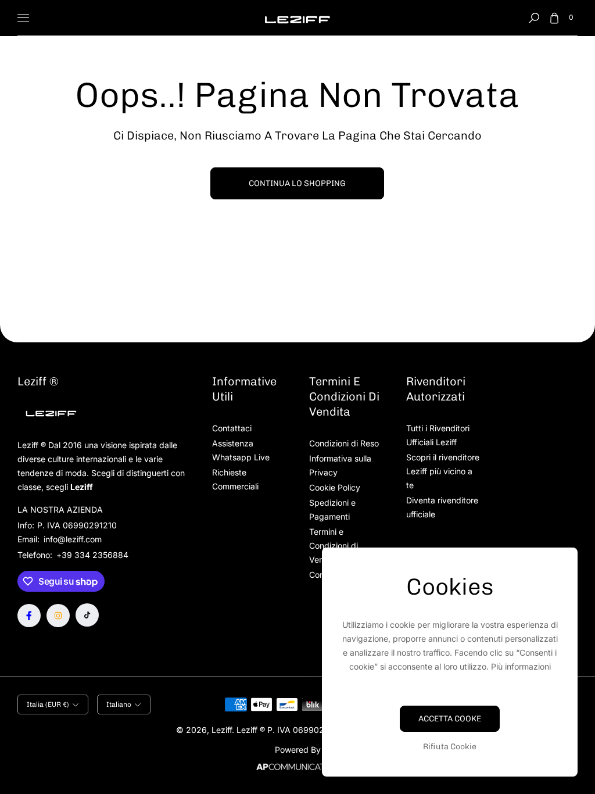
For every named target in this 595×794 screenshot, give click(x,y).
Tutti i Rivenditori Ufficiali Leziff (437, 435)
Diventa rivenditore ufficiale (442, 507)
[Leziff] (297, 17)
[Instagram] (58, 615)
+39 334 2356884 (92, 555)
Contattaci (232, 428)
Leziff (222, 730)
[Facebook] (29, 615)
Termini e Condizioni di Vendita (333, 545)
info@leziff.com (71, 539)
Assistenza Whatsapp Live (241, 450)
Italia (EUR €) (48, 704)
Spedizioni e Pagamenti (332, 509)
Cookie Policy (334, 487)
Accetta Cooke (449, 719)
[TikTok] (87, 615)
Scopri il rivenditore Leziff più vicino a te (442, 471)
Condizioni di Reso (344, 443)
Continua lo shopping (297, 183)
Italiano (118, 704)
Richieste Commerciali (235, 479)
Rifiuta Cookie (449, 747)
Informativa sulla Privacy (340, 465)
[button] (534, 18)
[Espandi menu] (23, 18)
